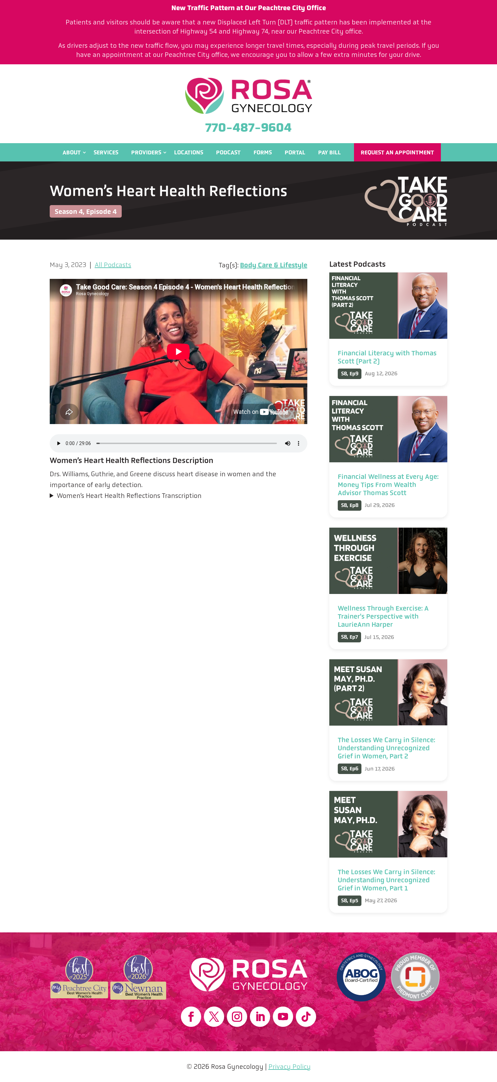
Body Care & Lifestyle (273, 265)
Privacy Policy (289, 1066)
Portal (295, 152)
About (72, 152)
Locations (188, 152)
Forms (263, 152)
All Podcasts (113, 265)
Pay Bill (329, 152)
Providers (146, 152)
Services (106, 152)
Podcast (228, 152)
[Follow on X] (214, 1017)
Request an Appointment (397, 152)
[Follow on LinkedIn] (260, 1017)
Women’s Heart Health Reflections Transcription (129, 495)
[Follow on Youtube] (283, 1017)
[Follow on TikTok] (306, 1017)
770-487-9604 (248, 127)
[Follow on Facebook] (191, 1017)
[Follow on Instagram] (237, 1017)
